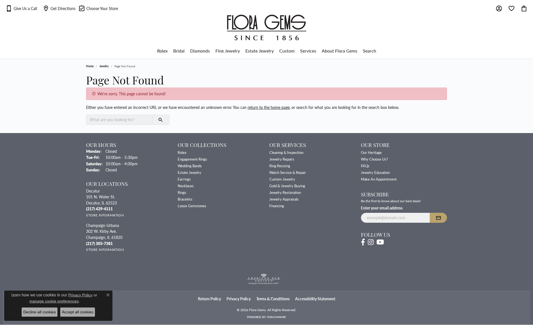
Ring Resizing (279, 165)
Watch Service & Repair (287, 172)
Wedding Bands (190, 165)
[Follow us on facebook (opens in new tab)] (363, 242)
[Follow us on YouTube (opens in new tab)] (380, 242)
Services (308, 51)
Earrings (184, 179)
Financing (276, 205)
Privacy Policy (239, 298)
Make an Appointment (379, 179)
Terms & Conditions (273, 298)
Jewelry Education (375, 172)
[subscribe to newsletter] (438, 218)
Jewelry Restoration (285, 192)
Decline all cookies (39, 312)
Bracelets (185, 199)
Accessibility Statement (315, 298)
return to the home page (269, 107)
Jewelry (104, 66)
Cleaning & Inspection (286, 152)
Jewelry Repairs (281, 159)
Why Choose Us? (374, 159)
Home (90, 66)
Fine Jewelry (227, 51)
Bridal (179, 51)
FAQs (365, 165)
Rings (182, 192)
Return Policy (209, 298)
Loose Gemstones (192, 205)
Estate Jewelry (259, 51)
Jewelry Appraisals (284, 199)
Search (369, 51)
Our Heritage (371, 152)
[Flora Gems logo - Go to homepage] (266, 27)
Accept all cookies (77, 312)
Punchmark (276, 317)
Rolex (162, 51)
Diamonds (200, 51)
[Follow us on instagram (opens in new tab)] (371, 242)
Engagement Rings (192, 159)
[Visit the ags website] (264, 279)
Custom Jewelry (282, 179)
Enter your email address (382, 208)
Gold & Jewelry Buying (287, 185)
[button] (21, 8)
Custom (287, 51)
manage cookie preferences (54, 301)
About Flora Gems (339, 51)
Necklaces (186, 185)
